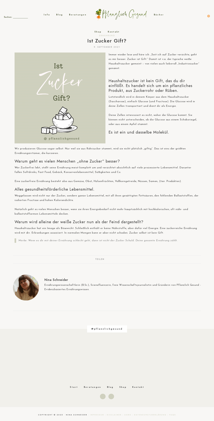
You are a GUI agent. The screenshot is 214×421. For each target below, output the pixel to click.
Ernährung (107, 36)
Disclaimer (114, 414)
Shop (98, 32)
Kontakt (114, 32)
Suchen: (8, 17)
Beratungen (77, 15)
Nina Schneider (56, 280)
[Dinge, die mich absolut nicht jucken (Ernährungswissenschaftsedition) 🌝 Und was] (68, 360)
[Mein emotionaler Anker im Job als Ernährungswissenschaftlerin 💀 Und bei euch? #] (30, 360)
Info (47, 15)
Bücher (159, 15)
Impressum (97, 414)
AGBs (127, 414)
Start (74, 387)
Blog (59, 15)
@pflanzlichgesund (107, 329)
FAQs (172, 414)
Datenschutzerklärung (150, 414)
